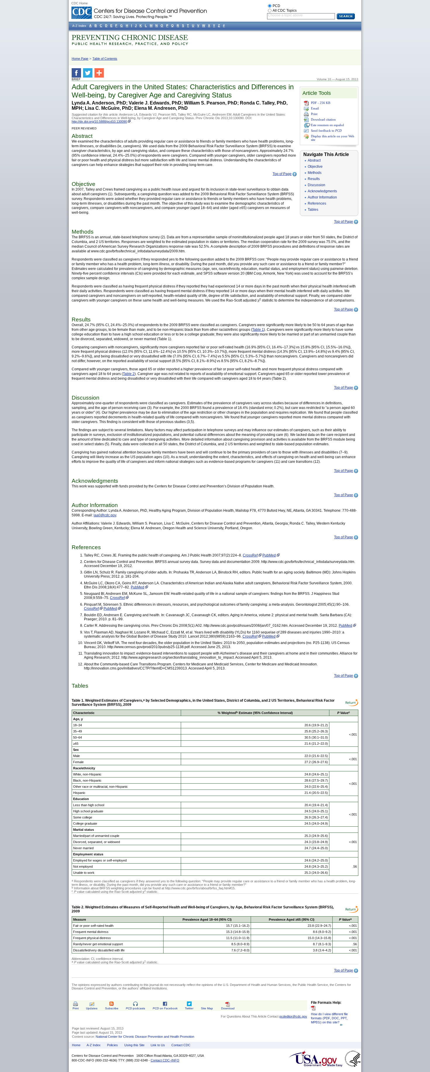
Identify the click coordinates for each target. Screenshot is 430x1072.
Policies (112, 1045)
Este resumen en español (327, 125)
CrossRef (250, 555)
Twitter (189, 1008)
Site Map (207, 1008)
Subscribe (111, 1008)
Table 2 (129, 374)
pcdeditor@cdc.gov (293, 1016)
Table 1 (258, 330)
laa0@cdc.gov (105, 515)
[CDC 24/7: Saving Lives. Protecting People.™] (139, 9)
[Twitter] (88, 73)
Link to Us (158, 1045)
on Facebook (165, 1008)
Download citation (323, 119)
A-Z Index (94, 1045)
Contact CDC (180, 1045)
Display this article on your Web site (332, 137)
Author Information (322, 197)
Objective (315, 167)
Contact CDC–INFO (165, 1060)
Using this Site (134, 1045)
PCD (276, 6)
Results (314, 179)
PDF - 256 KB (320, 103)
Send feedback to (326, 130)
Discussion (316, 185)
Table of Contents (104, 58)
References (317, 203)
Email (315, 108)
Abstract (314, 160)
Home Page (80, 58)
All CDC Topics (285, 10)
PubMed (269, 555)
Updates (91, 1008)
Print (314, 114)
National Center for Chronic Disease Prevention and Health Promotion (145, 1036)
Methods (314, 173)
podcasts (135, 1008)
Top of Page (282, 174)
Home (76, 1045)
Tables (313, 210)
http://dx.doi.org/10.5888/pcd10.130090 (99, 121)
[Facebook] (77, 73)
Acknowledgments (322, 191)
